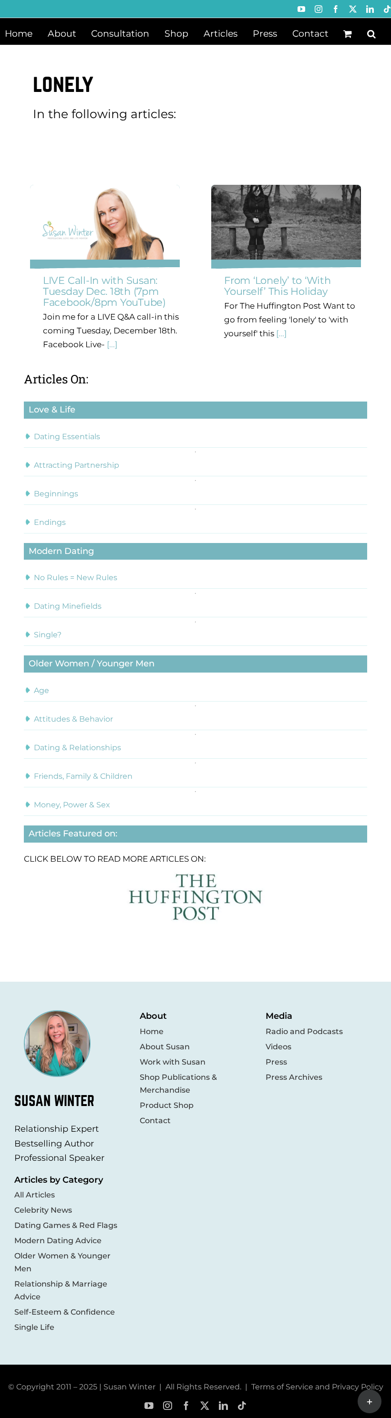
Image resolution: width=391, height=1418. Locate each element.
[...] (111, 344)
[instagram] (167, 1405)
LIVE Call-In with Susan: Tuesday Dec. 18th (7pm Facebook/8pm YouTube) (104, 291)
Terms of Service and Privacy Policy (317, 1386)
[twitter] (204, 1405)
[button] (371, 32)
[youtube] (149, 1405)
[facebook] (186, 1405)
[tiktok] (242, 1405)
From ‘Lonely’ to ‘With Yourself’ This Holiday (277, 285)
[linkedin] (223, 1405)
